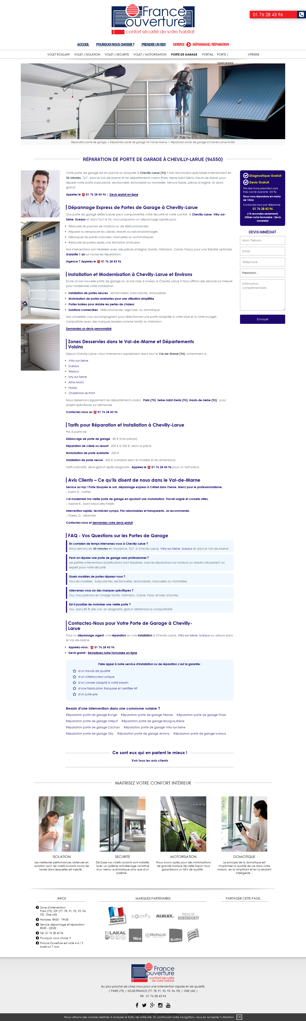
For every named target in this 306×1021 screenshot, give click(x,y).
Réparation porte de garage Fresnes (147, 715)
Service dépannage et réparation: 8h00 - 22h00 (62, 926)
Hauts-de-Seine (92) (203, 400)
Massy (72, 388)
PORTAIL (207, 54)
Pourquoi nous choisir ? (115, 44)
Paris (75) (149, 400)
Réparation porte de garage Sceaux (200, 733)
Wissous (73, 371)
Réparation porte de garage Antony (143, 733)
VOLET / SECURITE (117, 54)
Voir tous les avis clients (150, 760)
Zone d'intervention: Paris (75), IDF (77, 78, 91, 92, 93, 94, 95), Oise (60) (63, 911)
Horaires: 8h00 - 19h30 (54, 919)
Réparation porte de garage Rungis (91, 715)
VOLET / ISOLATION (87, 54)
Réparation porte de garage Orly (89, 733)
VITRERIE (253, 54)
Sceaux (80, 219)
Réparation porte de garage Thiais (201, 715)
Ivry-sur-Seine (77, 377)
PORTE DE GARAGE (184, 54)
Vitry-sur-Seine (78, 361)
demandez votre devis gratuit (112, 522)
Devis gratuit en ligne (123, 194)
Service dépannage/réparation (201, 44)
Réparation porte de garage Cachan (93, 727)
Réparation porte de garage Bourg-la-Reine (153, 721)
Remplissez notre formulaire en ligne (112, 653)
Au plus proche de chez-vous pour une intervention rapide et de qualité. (153, 986)
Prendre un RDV (154, 44)
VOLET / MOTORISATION (149, 54)
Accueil (83, 44)
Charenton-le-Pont (81, 393)
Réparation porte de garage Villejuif (92, 721)
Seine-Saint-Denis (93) (172, 400)
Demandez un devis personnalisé (89, 328)
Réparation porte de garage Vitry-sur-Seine (154, 727)
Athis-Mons (76, 382)
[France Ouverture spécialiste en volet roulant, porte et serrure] (153, 19)
